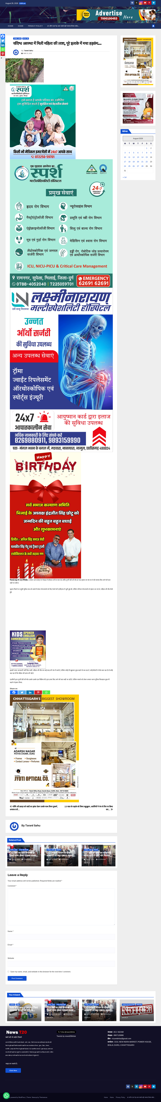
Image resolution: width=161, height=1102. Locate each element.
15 (147, 157)
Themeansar (43, 1097)
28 (142, 166)
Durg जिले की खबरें (23, 849)
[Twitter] (22, 692)
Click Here (13, 1070)
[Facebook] (14, 692)
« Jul (124, 177)
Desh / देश (25, 38)
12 (134, 157)
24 (125, 166)
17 (125, 162)
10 (125, 157)
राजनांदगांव (58, 849)
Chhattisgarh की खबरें (129, 1004)
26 (134, 166)
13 (138, 157)
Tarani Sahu (28, 51)
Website (11, 958)
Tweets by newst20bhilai (66, 1036)
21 (142, 162)
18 (129, 162)
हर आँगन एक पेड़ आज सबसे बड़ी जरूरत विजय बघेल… (63, 26)
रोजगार (18, 1004)
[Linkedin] (30, 692)
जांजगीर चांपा (139, 1004)
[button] (6, 1095)
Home (10, 26)
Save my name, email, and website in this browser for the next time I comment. (40, 972)
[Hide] (1, 58)
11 (129, 157)
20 (138, 162)
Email (10, 945)
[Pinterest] (38, 692)
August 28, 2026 (18, 1014)
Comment (12, 886)
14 (142, 157)
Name (10, 931)
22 (147, 162)
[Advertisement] (61, 612)
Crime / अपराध (17, 38)
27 (138, 166)
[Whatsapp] (46, 692)
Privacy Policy (35, 26)
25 (129, 166)
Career (12, 1004)
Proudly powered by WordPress (15, 1097)
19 (134, 162)
